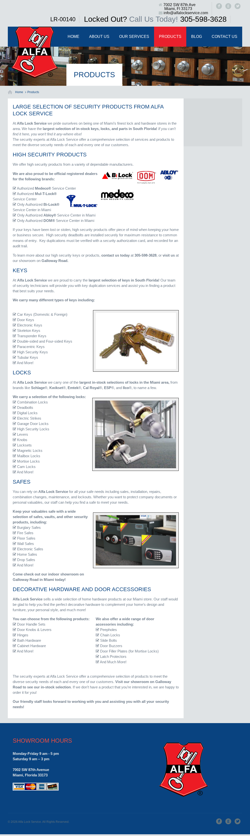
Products (170, 36)
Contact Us (224, 36)
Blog (196, 36)
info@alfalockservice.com (186, 13)
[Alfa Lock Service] (35, 52)
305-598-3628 (203, 19)
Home (73, 36)
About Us (99, 36)
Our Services (134, 36)
